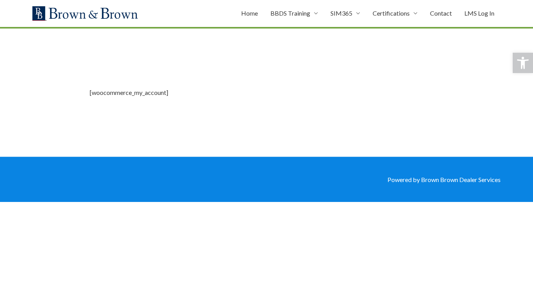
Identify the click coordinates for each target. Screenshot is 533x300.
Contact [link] (441, 13)
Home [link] (249, 13)
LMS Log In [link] (479, 13)
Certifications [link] (391, 13)
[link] (523, 63)
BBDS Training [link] (290, 13)
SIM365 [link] (341, 13)
